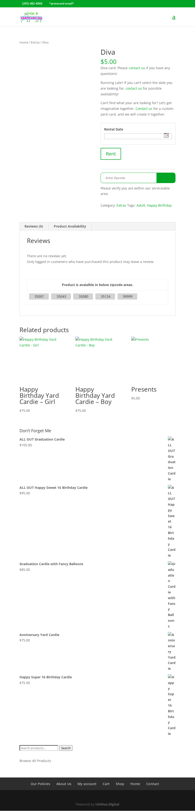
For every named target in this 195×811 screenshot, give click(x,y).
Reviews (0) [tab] (33, 226)
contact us (137, 68)
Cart (106, 784)
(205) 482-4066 (32, 3)
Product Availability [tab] (70, 226)
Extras (35, 42)
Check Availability (166, 178)
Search (66, 748)
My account (87, 784)
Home (24, 42)
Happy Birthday (159, 205)
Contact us (144, 108)
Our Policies (40, 784)
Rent (111, 154)
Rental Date (113, 129)
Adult (140, 205)
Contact (152, 784)
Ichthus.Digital (107, 804)
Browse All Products (35, 760)
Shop (120, 784)
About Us (63, 784)
